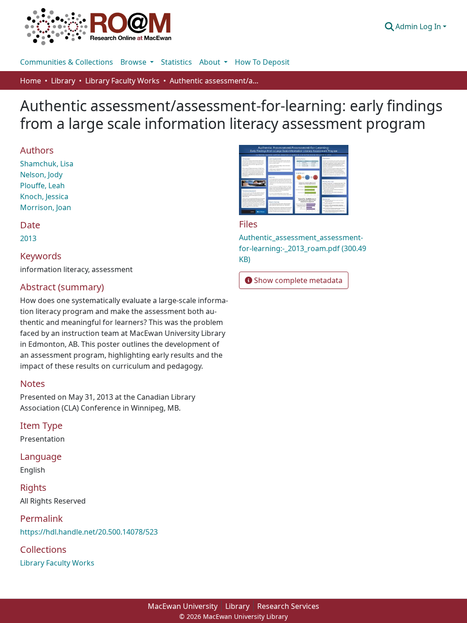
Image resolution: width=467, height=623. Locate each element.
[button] (98, 26)
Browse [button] (134, 62)
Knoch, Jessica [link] (44, 196)
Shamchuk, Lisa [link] (46, 164)
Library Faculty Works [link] (122, 81)
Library (237, 606)
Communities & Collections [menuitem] (66, 62)
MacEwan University (183, 606)
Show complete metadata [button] (297, 280)
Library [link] (63, 81)
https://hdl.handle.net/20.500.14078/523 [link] (89, 532)
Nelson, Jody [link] (41, 175)
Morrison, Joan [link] (45, 207)
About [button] (210, 62)
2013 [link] (28, 238)
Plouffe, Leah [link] (42, 185)
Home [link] (30, 81)
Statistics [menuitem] (176, 62)
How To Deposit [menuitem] (262, 62)
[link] (306, 248)
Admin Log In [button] (419, 26)
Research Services (288, 606)
